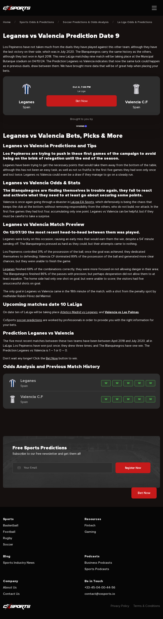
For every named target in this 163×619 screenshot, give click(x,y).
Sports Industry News (19, 563)
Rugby (7, 538)
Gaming (90, 532)
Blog (6, 556)
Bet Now (81, 101)
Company (10, 581)
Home (7, 22)
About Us (10, 587)
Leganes (9, 269)
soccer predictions (29, 320)
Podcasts (92, 556)
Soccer (8, 544)
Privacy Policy (120, 606)
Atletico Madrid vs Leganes (79, 312)
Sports (8, 519)
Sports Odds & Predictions (36, 22)
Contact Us (11, 594)
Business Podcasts (98, 563)
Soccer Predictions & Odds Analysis (86, 22)
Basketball (10, 525)
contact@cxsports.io (99, 594)
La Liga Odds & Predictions (134, 22)
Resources (92, 519)
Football (9, 532)
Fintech (89, 525)
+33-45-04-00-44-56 (99, 587)
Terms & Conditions (146, 606)
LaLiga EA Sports (82, 202)
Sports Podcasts (96, 569)
